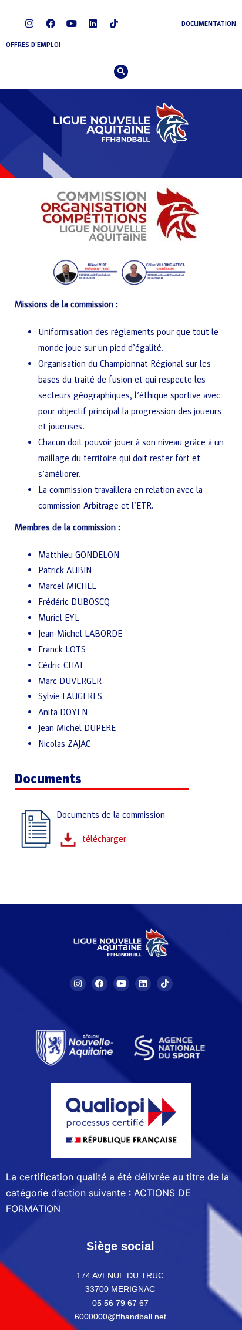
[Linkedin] (92, 23)
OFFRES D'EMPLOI (33, 44)
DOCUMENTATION (209, 23)
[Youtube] (71, 23)
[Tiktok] (114, 23)
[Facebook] (50, 23)
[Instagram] (29, 23)
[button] (121, 72)
